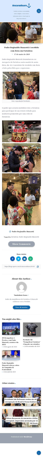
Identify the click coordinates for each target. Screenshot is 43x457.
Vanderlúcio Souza (20, 295)
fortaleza (14, 237)
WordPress (28, 437)
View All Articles (21, 307)
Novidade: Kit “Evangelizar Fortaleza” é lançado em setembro (31, 342)
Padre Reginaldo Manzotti (23, 231)
